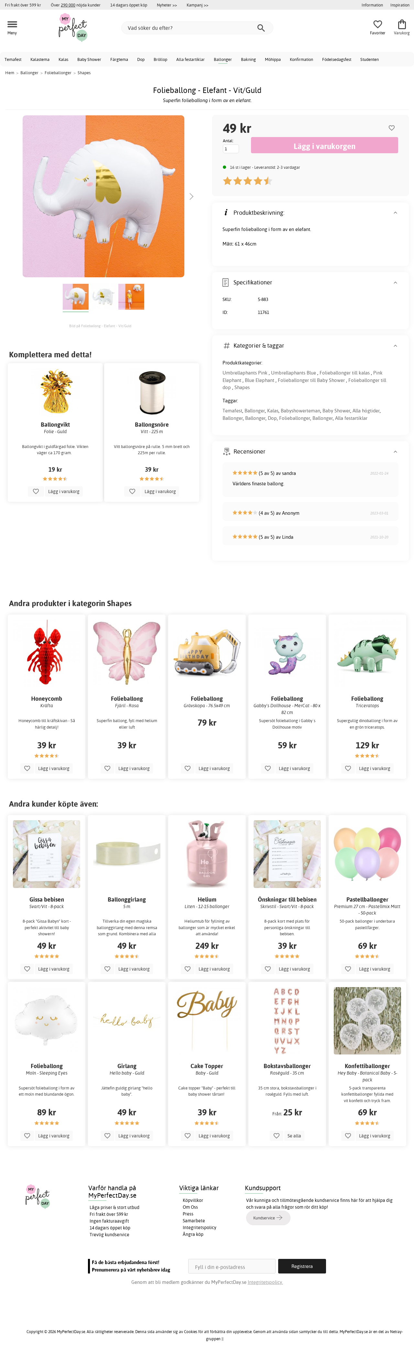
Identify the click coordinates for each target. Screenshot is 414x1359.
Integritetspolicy (199, 1227)
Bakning (248, 59)
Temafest (13, 59)
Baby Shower (89, 59)
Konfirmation (301, 59)
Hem (9, 72)
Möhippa (273, 59)
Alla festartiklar (190, 59)
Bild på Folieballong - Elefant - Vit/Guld (100, 326)
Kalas (63, 59)
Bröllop (160, 59)
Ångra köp (193, 1234)
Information (372, 4)
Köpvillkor (193, 1200)
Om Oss (190, 1207)
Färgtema (119, 59)
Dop (141, 59)
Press (188, 1214)
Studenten (369, 59)
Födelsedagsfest (336, 59)
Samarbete (194, 1221)
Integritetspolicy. (265, 1282)
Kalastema (39, 59)
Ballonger (223, 59)
